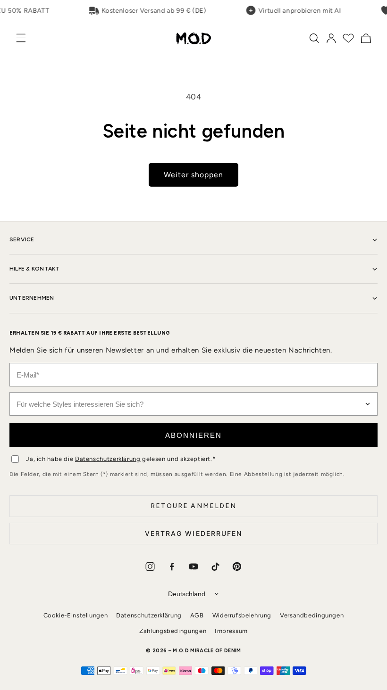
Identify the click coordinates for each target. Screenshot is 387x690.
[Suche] (314, 38)
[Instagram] (150, 566)
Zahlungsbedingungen (172, 630)
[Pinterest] (237, 566)
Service (21, 239)
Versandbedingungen (312, 615)
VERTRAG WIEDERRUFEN (194, 533)
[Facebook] (172, 566)
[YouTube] (193, 566)
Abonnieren (193, 435)
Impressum (231, 630)
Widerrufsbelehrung (241, 615)
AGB (197, 615)
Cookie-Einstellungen (75, 615)
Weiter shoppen (194, 174)
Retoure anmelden (194, 506)
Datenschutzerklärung (108, 458)
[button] (26, 38)
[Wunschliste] (348, 38)
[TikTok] (215, 566)
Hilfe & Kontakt (34, 268)
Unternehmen (31, 298)
